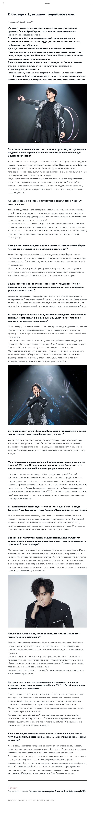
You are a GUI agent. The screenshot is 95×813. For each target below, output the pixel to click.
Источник (12, 787)
